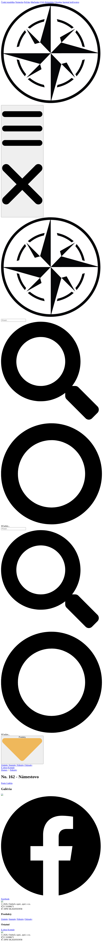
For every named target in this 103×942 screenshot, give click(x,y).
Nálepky (21, 765)
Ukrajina (58, 2)
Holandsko (49, 2)
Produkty (22, 737)
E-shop (4, 768)
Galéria (9, 783)
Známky (5, 765)
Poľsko (27, 2)
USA (42, 2)
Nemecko (19, 2)
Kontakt (11, 768)
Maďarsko (35, 2)
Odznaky (28, 765)
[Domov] (51, 104)
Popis (3, 783)
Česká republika (8, 2)
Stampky (13, 765)
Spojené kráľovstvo (70, 2)
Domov (4, 770)
